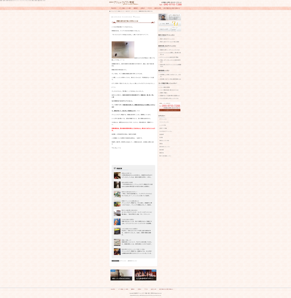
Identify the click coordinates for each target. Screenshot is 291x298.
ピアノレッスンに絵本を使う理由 (169, 57)
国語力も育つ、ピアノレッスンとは (169, 50)
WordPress (137, 295)
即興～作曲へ (163, 92)
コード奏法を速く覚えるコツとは (169, 90)
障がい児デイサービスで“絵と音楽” (169, 41)
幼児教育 (161, 134)
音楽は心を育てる (126, 173)
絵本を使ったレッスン (132, 260)
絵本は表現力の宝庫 (127, 182)
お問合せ (139, 289)
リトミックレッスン (164, 122)
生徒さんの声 (153, 289)
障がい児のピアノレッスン (167, 39)
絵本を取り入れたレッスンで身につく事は (133, 249)
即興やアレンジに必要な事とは (130, 201)
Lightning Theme (145, 295)
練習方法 (161, 152)
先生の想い (113, 289)
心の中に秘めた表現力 (128, 219)
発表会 (161, 143)
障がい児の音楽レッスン (165, 156)
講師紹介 (133, 289)
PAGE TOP (283, 287)
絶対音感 (161, 149)
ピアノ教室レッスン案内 (123, 289)
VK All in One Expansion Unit (155, 295)
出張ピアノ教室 (163, 128)
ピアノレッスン (123, 260)
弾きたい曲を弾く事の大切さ (129, 210)
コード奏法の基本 (165, 87)
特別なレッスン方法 (164, 140)
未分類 (161, 137)
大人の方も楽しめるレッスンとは (169, 98)
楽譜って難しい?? (126, 240)
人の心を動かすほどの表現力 (129, 228)
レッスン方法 (162, 125)
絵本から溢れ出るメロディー (129, 191)
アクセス (146, 289)
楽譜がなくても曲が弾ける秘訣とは (170, 95)
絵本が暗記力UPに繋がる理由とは (166, 289)
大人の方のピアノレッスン (165, 131)
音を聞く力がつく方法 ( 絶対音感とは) (170, 79)
